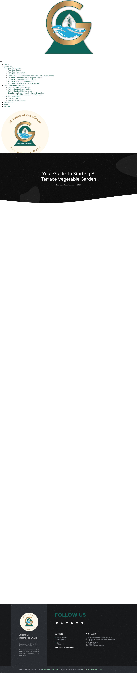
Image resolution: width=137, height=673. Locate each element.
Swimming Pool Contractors (15, 85)
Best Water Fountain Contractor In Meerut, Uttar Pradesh (31, 76)
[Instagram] (62, 623)
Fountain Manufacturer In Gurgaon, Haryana (25, 78)
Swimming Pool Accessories (19, 89)
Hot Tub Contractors (12, 97)
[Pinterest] (82, 623)
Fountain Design (14, 70)
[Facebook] (57, 623)
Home (6, 64)
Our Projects (9, 103)
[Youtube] (77, 623)
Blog (6, 104)
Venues (7, 106)
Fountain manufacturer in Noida (21, 81)
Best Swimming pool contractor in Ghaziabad (26, 93)
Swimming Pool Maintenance (20, 91)
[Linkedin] (72, 623)
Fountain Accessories (16, 72)
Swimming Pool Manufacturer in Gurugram (25, 95)
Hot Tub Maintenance (17, 101)
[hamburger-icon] (1, 61)
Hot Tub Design (14, 99)
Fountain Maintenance (17, 74)
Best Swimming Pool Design (19, 87)
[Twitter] (67, 623)
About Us (8, 66)
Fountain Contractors (12, 68)
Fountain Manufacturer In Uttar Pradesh (24, 83)
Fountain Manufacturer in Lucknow (22, 80)
